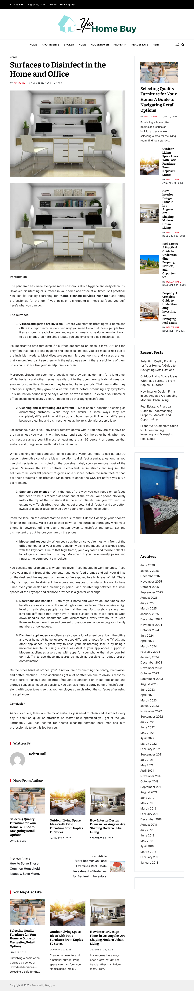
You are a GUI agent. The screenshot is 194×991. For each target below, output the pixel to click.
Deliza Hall (21, 83)
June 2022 (147, 727)
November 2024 (151, 625)
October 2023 (149, 673)
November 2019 (150, 776)
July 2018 (146, 830)
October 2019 (149, 781)
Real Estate (139, 44)
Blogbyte (50, 985)
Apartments (50, 44)
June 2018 (147, 835)
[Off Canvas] (12, 45)
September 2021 (151, 754)
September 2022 (151, 716)
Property (120, 44)
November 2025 (151, 581)
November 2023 (151, 668)
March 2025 (148, 608)
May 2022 (147, 733)
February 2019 (149, 814)
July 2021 (146, 760)
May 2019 (146, 803)
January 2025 (149, 614)
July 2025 (147, 603)
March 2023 (148, 700)
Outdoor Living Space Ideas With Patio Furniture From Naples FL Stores (66, 826)
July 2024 (147, 635)
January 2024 (149, 657)
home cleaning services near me (85, 296)
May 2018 (146, 841)
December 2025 (151, 576)
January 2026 (149, 570)
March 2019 (148, 808)
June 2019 (147, 797)
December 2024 (151, 619)
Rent (156, 44)
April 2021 (147, 770)
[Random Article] (177, 44)
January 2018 (149, 862)
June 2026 (147, 565)
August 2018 (148, 824)
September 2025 (151, 592)
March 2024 (148, 646)
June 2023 (147, 689)
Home (52, 4)
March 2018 (148, 852)
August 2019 (148, 792)
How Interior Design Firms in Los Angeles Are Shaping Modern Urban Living (107, 826)
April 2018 (147, 846)
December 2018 (151, 819)
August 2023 (148, 684)
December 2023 (151, 662)
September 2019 (151, 787)
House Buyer (100, 44)
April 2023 (147, 695)
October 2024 (149, 630)
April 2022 (147, 738)
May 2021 (146, 765)
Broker (69, 44)
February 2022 (150, 749)
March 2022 (148, 743)
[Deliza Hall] (17, 759)
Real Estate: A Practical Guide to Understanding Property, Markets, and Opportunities (170, 260)
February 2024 (150, 651)
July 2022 (147, 722)
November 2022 (151, 711)
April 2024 (147, 641)
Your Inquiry (66, 4)
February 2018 (149, 857)
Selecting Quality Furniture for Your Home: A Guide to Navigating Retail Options (23, 827)
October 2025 (149, 587)
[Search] (182, 44)
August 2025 (148, 597)
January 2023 (149, 706)
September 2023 (151, 679)
